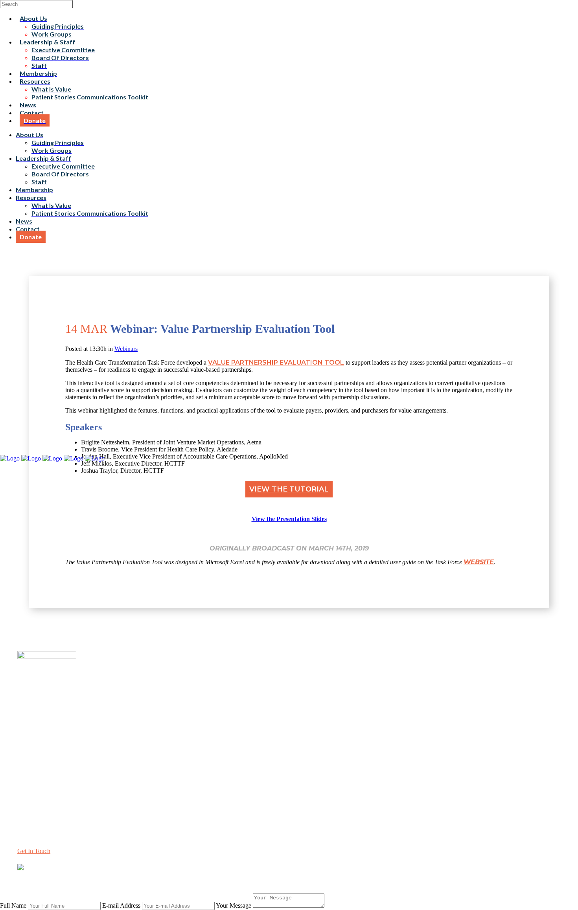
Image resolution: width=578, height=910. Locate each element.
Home (25, 730)
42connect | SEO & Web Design (174, 881)
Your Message (233, 905)
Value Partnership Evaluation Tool (276, 362)
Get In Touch (33, 851)
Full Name (13, 905)
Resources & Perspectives (49, 744)
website (479, 562)
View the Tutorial (289, 489)
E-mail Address (121, 905)
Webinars (126, 348)
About (25, 737)
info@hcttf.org (35, 800)
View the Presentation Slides (289, 519)
